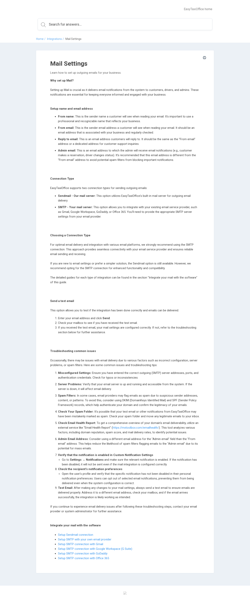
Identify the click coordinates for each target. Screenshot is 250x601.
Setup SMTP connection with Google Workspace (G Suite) (95, 549)
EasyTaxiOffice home (198, 9)
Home (40, 38)
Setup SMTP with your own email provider (84, 539)
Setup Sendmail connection (75, 535)
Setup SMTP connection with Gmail (80, 544)
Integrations (54, 38)
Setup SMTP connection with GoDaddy (82, 553)
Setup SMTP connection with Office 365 (83, 558)
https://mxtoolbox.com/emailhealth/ (136, 427)
